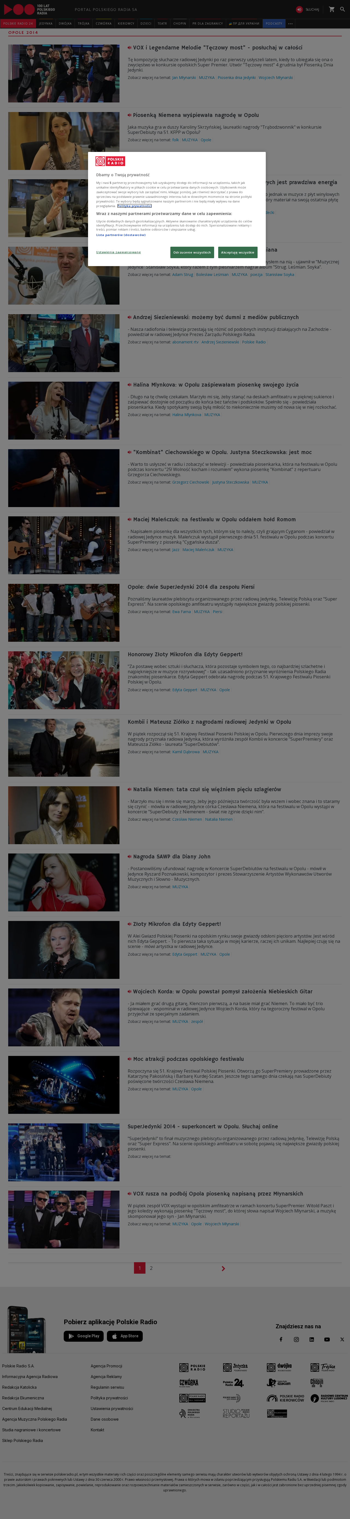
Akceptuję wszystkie (238, 252)
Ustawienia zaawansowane (118, 252)
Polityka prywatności (134, 206)
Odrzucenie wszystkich (192, 252)
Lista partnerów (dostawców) (120, 235)
